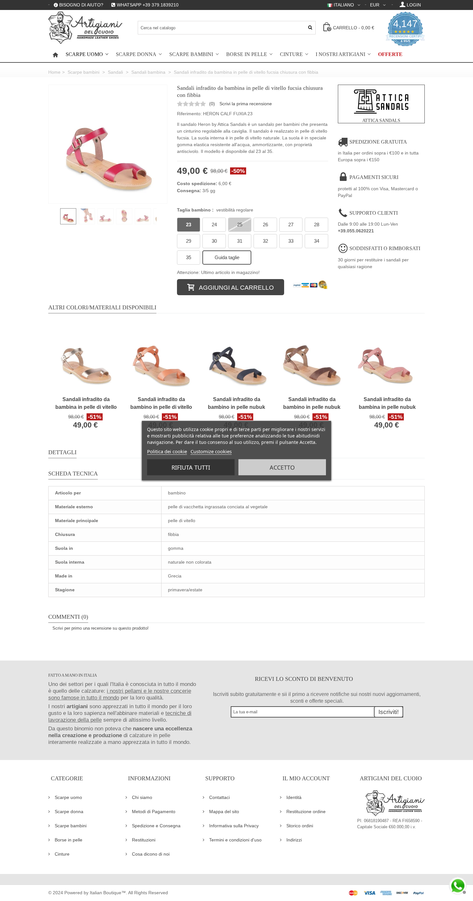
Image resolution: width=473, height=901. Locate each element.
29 (188, 241)
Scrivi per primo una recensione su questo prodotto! (100, 628)
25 (239, 224)
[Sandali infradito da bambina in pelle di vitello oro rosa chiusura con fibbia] (85, 357)
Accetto (282, 467)
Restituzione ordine (306, 811)
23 (188, 224)
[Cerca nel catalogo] (310, 27)
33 (290, 241)
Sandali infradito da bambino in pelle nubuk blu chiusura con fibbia (236, 403)
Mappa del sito (224, 811)
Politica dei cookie (167, 451)
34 (316, 241)
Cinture (291, 54)
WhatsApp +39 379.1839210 (148, 4)
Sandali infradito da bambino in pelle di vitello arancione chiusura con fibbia (161, 403)
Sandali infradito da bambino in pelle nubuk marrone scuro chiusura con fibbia (312, 403)
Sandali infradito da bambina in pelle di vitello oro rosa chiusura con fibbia (86, 403)
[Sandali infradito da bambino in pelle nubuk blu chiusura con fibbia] (236, 357)
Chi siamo (142, 797)
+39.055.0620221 (356, 230)
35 (188, 257)
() (212, 103)
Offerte (390, 54)
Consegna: (189, 190)
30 (214, 241)
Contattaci (219, 797)
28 (316, 224)
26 (265, 224)
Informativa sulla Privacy (234, 825)
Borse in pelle (246, 54)
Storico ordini (299, 825)
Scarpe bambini (191, 54)
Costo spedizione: (197, 183)
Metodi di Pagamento (153, 811)
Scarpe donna (136, 54)
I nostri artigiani (340, 54)
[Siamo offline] (457, 885)
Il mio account (306, 778)
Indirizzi (294, 839)
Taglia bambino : (215, 209)
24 (214, 224)
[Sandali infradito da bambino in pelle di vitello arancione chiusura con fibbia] (161, 357)
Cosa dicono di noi (151, 854)
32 (265, 241)
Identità (293, 797)
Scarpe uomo (84, 54)
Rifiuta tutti (191, 467)
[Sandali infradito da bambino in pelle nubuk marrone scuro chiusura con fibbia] (311, 357)
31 (239, 241)
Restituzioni (143, 839)
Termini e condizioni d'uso (235, 839)
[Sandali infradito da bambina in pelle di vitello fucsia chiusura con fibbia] (108, 144)
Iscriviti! (388, 712)
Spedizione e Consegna (156, 825)
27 (290, 224)
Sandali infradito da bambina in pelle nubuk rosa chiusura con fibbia (387, 403)
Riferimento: (189, 113)
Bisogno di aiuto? (81, 4)
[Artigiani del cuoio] (85, 28)
